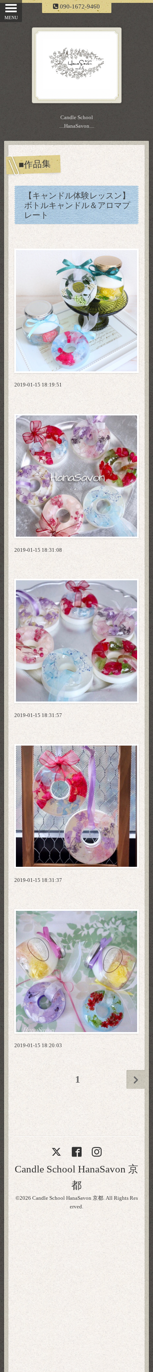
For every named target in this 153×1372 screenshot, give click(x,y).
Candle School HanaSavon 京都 (67, 1198)
